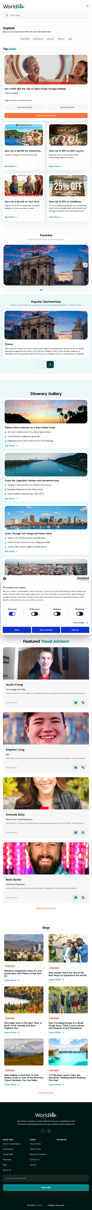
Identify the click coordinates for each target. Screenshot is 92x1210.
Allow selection (46, 630)
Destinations (38, 39)
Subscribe (46, 1187)
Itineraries (50, 39)
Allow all (75, 630)
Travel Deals (24, 39)
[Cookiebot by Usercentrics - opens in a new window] (78, 579)
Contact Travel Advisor (46, 115)
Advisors (61, 39)
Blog (70, 39)
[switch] (34, 614)
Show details (78, 623)
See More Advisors (46, 908)
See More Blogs (46, 1092)
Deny (17, 630)
